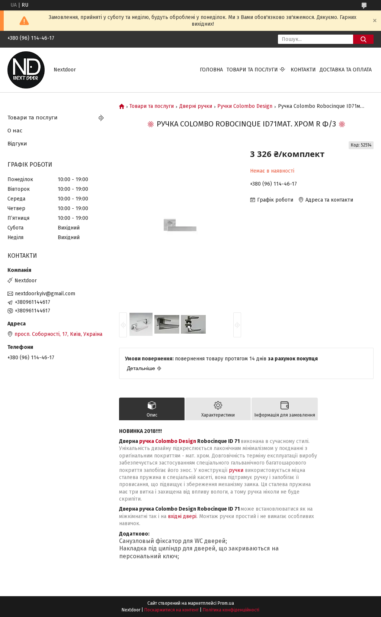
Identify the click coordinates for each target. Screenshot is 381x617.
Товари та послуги (252, 70)
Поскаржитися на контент (171, 610)
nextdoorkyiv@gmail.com (45, 293)
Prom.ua (226, 603)
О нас (14, 130)
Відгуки (17, 143)
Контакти (303, 70)
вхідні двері (182, 516)
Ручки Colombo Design (244, 106)
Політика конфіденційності (231, 610)
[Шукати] (363, 39)
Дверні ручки (195, 106)
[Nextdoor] (26, 70)
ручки (236, 470)
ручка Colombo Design (167, 441)
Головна (211, 70)
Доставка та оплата (346, 70)
